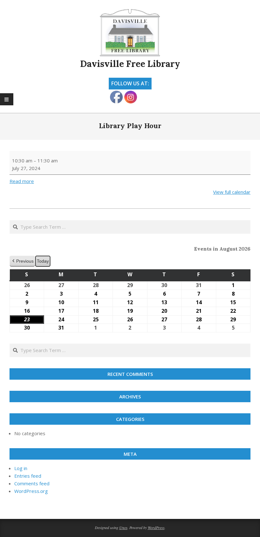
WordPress (156, 527)
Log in (20, 468)
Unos (123, 527)
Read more (22, 181)
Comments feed (31, 483)
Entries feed (27, 476)
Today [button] (43, 261)
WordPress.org (31, 491)
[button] (22, 261)
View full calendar (231, 192)
